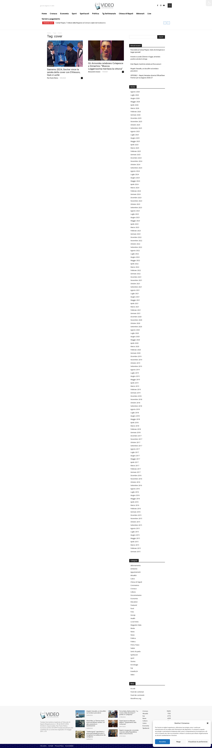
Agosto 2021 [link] (135, 290)
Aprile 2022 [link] (134, 264)
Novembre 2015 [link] (136, 518)
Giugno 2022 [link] (135, 257)
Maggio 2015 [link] (135, 538)
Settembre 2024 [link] (136, 168)
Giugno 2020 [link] (135, 336)
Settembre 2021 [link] (136, 287)
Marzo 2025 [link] (135, 148)
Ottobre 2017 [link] (135, 442)
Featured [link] (134, 605)
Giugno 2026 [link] (135, 98)
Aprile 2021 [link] (134, 303)
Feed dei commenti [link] (137, 695)
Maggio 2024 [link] (135, 181)
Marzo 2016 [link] (135, 505)
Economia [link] (134, 598)
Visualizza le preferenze (197, 742)
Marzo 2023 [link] (135, 227)
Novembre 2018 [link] (136, 399)
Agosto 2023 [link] (135, 211)
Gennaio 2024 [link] (135, 194)
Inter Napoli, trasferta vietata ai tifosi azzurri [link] (146, 64)
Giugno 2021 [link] (135, 297)
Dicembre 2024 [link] (136, 158)
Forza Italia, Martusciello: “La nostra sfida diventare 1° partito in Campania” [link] (128, 712)
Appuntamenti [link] (136, 572)
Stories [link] (133, 661)
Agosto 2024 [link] (135, 171)
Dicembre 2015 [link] (136, 515)
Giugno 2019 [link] (135, 376)
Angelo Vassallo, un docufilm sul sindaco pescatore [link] (145, 70)
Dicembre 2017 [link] (136, 436)
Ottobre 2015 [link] (135, 522)
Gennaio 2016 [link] (135, 512)
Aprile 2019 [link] (134, 383)
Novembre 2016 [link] (136, 479)
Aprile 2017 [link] (134, 462)
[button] (207, 723)
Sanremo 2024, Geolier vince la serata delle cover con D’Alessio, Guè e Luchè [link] (63, 72)
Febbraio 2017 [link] (136, 469)
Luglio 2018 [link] (135, 413)
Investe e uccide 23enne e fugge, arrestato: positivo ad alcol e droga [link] (146, 58)
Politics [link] (133, 641)
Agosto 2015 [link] (135, 528)
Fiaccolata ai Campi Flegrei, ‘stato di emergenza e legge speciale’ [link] (148, 51)
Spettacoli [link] (50, 65)
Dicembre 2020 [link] (136, 317)
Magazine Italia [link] (136, 625)
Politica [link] (133, 638)
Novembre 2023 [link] (136, 201)
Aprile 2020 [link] (134, 343)
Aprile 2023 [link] (134, 224)
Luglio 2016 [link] (135, 492)
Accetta (162, 742)
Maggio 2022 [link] (135, 260)
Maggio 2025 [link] (135, 141)
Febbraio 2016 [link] (136, 508)
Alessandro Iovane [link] (94, 72)
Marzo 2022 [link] (135, 267)
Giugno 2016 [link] (135, 495)
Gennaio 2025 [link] (135, 155)
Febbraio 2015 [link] (136, 548)
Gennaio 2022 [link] (135, 274)
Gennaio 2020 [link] (135, 353)
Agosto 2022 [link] (135, 250)
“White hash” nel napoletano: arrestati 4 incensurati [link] (74, 23)
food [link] (132, 608)
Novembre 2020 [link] (136, 320)
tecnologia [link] (134, 665)
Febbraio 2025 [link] (136, 151)
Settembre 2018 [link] (136, 406)
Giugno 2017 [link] (135, 456)
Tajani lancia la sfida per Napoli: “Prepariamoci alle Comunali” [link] (127, 722)
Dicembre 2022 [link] (136, 237)
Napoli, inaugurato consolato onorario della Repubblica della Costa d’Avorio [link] (129, 731)
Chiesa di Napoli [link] (136, 582)
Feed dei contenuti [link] (137, 692)
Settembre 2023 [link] (136, 207)
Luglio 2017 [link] (135, 452)
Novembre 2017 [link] (136, 439)
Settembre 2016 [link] (136, 485)
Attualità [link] (133, 575)
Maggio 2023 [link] (135, 221)
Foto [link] (132, 612)
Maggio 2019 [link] (135, 379)
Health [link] (133, 618)
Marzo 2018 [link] (135, 426)
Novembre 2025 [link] (136, 121)
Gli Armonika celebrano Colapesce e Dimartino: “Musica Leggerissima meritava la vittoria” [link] (105, 66)
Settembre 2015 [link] (136, 525)
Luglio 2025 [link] (135, 135)
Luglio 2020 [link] (135, 333)
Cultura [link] (133, 592)
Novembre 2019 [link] (136, 360)
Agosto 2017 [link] (135, 449)
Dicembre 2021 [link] (136, 277)
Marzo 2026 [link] (135, 108)
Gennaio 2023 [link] (135, 234)
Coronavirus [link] (135, 585)
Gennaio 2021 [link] (135, 313)
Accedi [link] (133, 688)
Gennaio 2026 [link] (135, 115)
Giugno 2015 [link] (135, 535)
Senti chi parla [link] (135, 651)
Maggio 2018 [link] (135, 419)
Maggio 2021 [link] (135, 300)
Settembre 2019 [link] (136, 366)
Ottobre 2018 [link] (135, 403)
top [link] (132, 668)
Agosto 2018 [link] (135, 409)
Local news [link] (135, 622)
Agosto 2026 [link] (135, 92)
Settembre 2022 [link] (136, 247)
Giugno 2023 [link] (135, 217)
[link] (209, 3)
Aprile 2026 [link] (134, 105)
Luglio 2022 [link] (135, 254)
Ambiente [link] (134, 569)
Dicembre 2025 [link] (136, 118)
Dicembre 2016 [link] (136, 475)
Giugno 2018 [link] (135, 416)
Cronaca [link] (133, 589)
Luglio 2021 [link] (135, 293)
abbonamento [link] (136, 565)
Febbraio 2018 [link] (136, 429)
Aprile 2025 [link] (134, 145)
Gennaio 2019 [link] (135, 393)
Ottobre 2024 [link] (135, 164)
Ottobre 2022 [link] (135, 244)
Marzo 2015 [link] (135, 545)
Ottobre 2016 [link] (135, 482)
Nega (178, 742)
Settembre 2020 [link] (136, 327)
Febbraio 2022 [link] (136, 270)
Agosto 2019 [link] (135, 370)
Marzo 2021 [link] (135, 307)
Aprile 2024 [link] (134, 184)
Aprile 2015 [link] (134, 542)
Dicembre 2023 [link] (136, 198)
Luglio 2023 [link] (135, 214)
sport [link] (132, 658)
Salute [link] (133, 648)
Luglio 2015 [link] (135, 532)
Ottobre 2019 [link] (135, 363)
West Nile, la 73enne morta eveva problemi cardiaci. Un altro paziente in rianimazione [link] (95, 723)
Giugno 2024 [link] (135, 178)
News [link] (133, 632)
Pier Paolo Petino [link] (52, 78)
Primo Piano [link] (135, 645)
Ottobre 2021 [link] (135, 284)
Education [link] (134, 602)
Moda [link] (133, 628)
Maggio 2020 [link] (135, 340)
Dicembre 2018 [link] (136, 396)
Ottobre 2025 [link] (135, 125)
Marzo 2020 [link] (135, 346)
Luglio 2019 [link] (135, 373)
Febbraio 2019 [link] (136, 389)
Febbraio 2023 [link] (136, 231)
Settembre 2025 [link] (136, 128)
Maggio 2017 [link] (135, 459)
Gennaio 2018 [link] (135, 432)
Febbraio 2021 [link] (136, 310)
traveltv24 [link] (134, 671)
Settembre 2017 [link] (136, 446)
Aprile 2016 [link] (134, 502)
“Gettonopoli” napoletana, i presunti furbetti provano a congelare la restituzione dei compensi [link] (96, 734)
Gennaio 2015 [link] (135, 551)
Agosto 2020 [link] (135, 330)
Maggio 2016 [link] (135, 499)
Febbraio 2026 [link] (136, 111)
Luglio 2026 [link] (135, 95)
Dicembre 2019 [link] (136, 356)
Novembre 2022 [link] (136, 241)
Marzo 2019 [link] (135, 386)
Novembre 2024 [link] (136, 161)
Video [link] (132, 675)
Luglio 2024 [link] (135, 174)
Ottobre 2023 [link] (135, 204)
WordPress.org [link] (136, 698)
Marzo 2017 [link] (135, 465)
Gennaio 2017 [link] (135, 472)
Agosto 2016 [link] (135, 489)
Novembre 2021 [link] (136, 280)
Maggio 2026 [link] (135, 102)
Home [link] (49, 33)
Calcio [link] (133, 579)
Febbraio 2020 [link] (136, 350)
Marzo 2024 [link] (135, 188)
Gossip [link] (133, 615)
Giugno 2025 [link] (135, 138)
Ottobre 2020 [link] (135, 323)
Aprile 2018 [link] (134, 422)
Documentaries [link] (136, 595)
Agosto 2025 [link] (135, 131)
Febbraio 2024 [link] (136, 191)
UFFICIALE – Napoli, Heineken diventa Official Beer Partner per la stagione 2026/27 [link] (148, 77)
